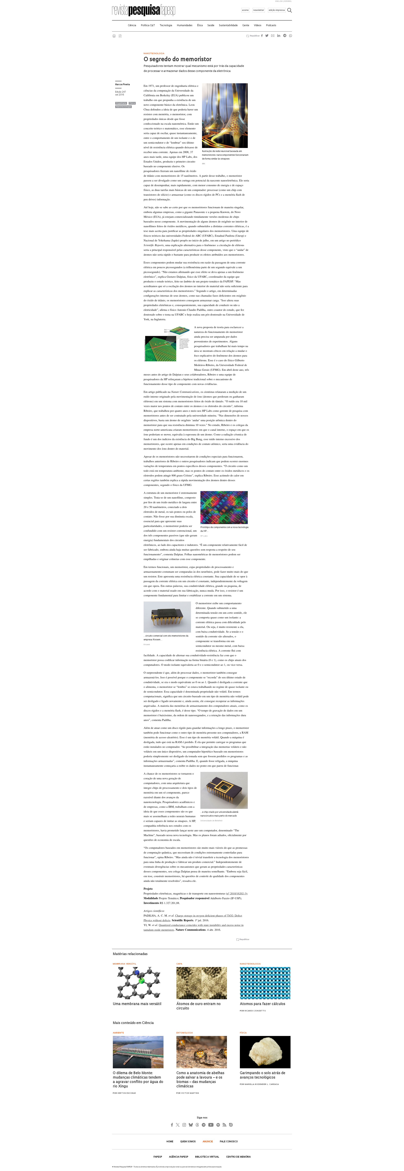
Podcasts (271, 25)
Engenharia (121, 103)
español (288, 1)
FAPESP (158, 1157)
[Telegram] (203, 1124)
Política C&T (148, 25)
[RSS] (223, 1124)
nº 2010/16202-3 (236, 893)
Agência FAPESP (179, 1157)
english (279, 1)
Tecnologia (166, 25)
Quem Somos (188, 1142)
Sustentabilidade (228, 25)
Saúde (211, 25)
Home (170, 1142)
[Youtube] (210, 1124)
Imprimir (114, 36)
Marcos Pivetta (122, 85)
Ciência (132, 25)
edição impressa (277, 10)
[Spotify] (218, 1124)
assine (245, 10)
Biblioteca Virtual (207, 1157)
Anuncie (208, 1142)
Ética (200, 25)
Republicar (254, 36)
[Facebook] (172, 1124)
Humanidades (184, 25)
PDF (120, 36)
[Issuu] (230, 1124)
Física (132, 103)
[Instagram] (183, 1124)
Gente (245, 25)
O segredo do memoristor (177, 60)
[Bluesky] (190, 1124)
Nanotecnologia (123, 107)
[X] (177, 1124)
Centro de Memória (238, 1157)
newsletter (258, 10)
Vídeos (257, 25)
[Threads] (197, 1124)
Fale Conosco (229, 1142)
